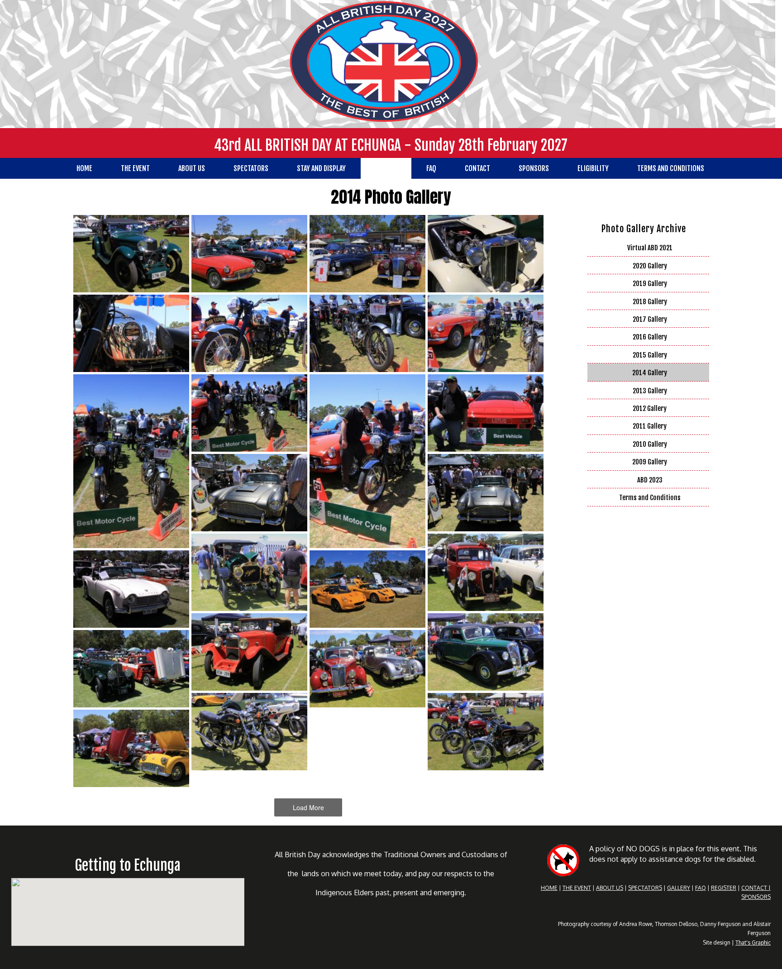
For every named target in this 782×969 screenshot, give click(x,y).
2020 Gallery (650, 266)
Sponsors (534, 168)
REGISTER (723, 887)
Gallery (386, 168)
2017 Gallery (650, 319)
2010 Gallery (650, 444)
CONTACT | (756, 887)
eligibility (593, 168)
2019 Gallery (650, 283)
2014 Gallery (649, 372)
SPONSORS (756, 896)
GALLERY (678, 887)
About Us (191, 168)
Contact (477, 168)
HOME (549, 887)
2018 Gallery (650, 301)
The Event (135, 168)
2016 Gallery (650, 337)
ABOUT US (609, 887)
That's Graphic (753, 942)
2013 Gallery (650, 391)
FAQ (431, 168)
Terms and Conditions (670, 168)
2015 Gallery (650, 355)
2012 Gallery (650, 408)
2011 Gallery (650, 426)
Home (84, 168)
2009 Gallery (649, 462)
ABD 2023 (650, 480)
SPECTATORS (645, 887)
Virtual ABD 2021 (649, 247)
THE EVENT (577, 887)
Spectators (251, 168)
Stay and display (321, 168)
